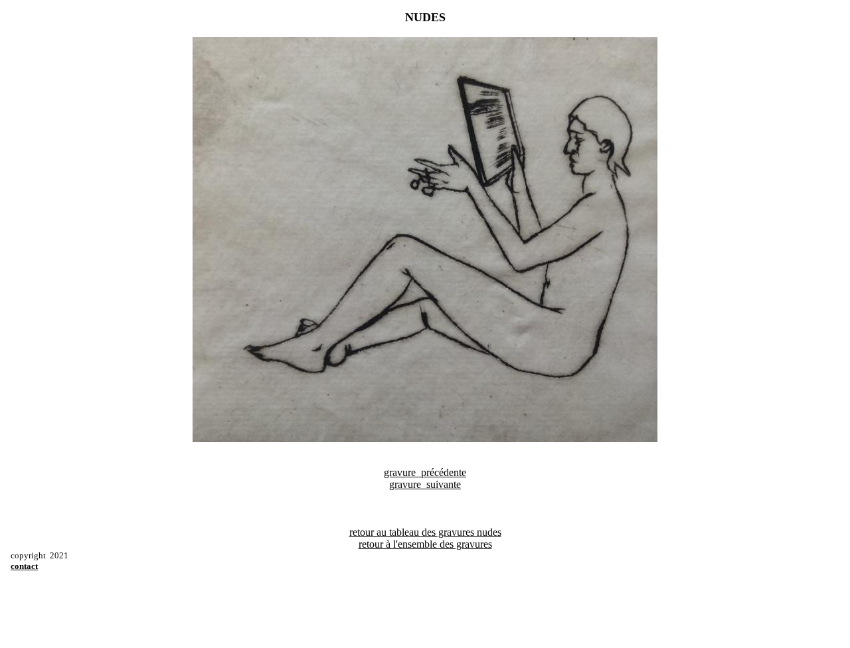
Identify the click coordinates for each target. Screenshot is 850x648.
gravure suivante (425, 484)
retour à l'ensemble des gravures (425, 544)
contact (24, 566)
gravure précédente (425, 472)
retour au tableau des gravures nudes (425, 532)
